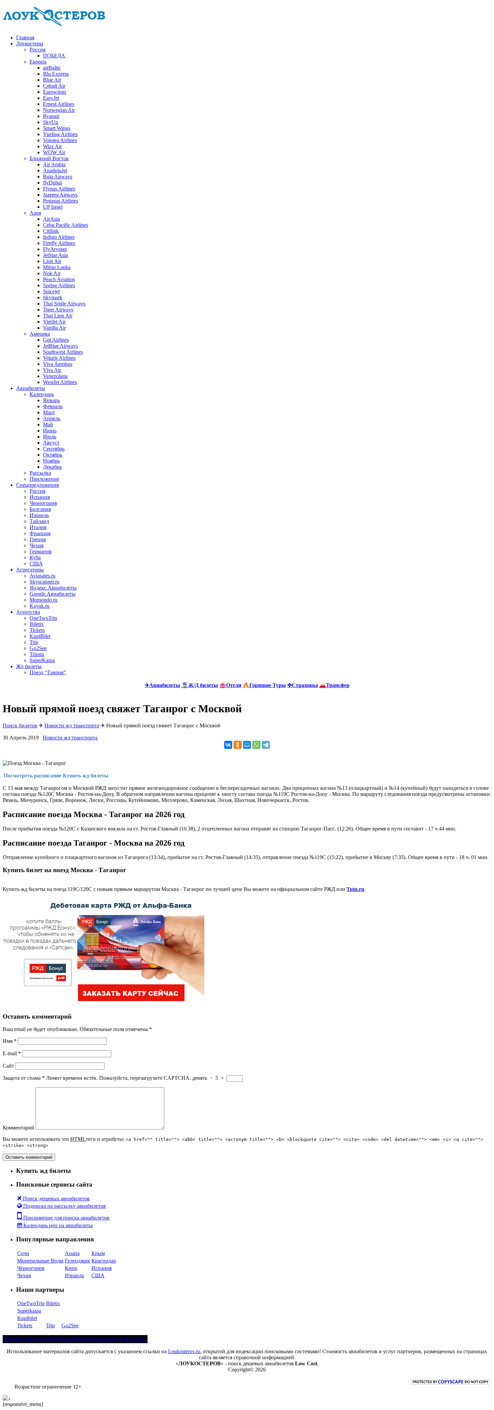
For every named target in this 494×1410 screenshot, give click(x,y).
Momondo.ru (43, 600)
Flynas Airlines (59, 188)
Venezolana (55, 376)
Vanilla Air (54, 328)
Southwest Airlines (63, 352)
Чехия (36, 545)
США (36, 563)
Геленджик (77, 1261)
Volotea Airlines (60, 140)
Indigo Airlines (59, 237)
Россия (37, 49)
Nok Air (51, 273)
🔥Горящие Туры (264, 685)
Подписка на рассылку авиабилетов (64, 1206)
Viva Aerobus (57, 364)
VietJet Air (54, 322)
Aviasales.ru (42, 576)
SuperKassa (42, 660)
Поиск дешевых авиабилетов (56, 1198)
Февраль (53, 406)
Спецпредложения (37, 485)
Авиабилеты (30, 388)
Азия (35, 213)
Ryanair (51, 116)
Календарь (42, 394)
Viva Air (52, 370)
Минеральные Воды (40, 1261)
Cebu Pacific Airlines (65, 225)
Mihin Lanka (57, 267)
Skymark (52, 297)
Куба (35, 557)
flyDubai (52, 182)
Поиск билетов (20, 725)
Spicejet (51, 291)
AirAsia (51, 219)
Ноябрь (51, 461)
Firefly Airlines (59, 243)
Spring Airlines (59, 285)
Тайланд (39, 521)
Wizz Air (52, 146)
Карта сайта (133, 1339)
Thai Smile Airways (64, 303)
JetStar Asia (55, 255)
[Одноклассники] (238, 745)
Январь (51, 400)
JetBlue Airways (60, 346)
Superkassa (29, 1311)
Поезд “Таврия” (48, 672)
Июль (49, 436)
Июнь (49, 430)
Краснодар (103, 1261)
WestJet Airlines (60, 382)
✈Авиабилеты (162, 685)
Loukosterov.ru (184, 1351)
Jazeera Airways (60, 195)
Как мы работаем (23, 1339)
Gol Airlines (56, 340)
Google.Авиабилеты (53, 594)
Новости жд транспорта (71, 725)
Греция (38, 539)
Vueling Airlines (60, 134)
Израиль (39, 515)
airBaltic (52, 68)
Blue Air (52, 80)
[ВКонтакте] (228, 745)
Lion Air (52, 261)
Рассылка (40, 473)
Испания (40, 497)
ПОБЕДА (54, 55)
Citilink (51, 231)
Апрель (51, 418)
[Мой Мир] (247, 745)
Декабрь (52, 467)
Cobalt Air (54, 86)
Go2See (38, 648)
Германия (40, 551)
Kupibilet (27, 1318)
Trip (34, 642)
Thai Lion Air (57, 315)
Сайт (8, 1066)
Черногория (43, 503)
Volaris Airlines (59, 358)
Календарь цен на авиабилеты (57, 1225)
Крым (98, 1253)
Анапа (72, 1253)
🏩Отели (230, 685)
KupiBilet (40, 636)
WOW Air (54, 152)
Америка (40, 334)
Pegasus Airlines (60, 201)
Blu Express (56, 74)
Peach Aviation (59, 279)
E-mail (12, 1053)
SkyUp (50, 122)
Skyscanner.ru (44, 582)
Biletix (37, 624)
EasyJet (51, 98)
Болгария (40, 509)
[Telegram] (266, 745)
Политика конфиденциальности (81, 1339)
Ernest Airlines (58, 104)
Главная (25, 37)
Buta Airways (57, 176)
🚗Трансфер (334, 685)
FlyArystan (55, 249)
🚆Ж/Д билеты (199, 685)
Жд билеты (29, 666)
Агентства (28, 612)
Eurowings (54, 92)
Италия (38, 527)
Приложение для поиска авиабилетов (66, 1218)
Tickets (37, 630)
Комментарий (18, 1127)
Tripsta (37, 654)
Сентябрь (54, 449)
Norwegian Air (59, 110)
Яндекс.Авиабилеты (53, 588)
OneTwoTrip (43, 618)
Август (51, 442)
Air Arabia (54, 164)
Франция (40, 533)
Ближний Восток (49, 158)
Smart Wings (56, 128)
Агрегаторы (30, 569)
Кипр (71, 1268)
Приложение (44, 479)
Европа (38, 62)
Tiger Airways (58, 309)
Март (49, 412)
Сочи (23, 1253)
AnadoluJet (55, 170)
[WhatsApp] (256, 745)
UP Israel (53, 207)
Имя (9, 1041)
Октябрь (52, 455)
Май (48, 424)
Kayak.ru (39, 606)
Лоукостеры (29, 43)
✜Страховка (302, 685)
